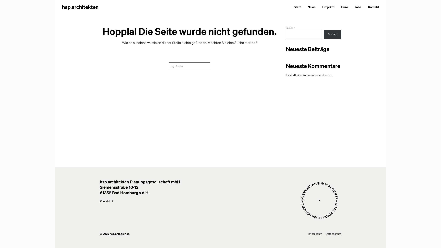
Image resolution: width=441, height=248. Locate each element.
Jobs (358, 7)
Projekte (328, 7)
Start (297, 7)
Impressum (315, 233)
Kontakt (373, 7)
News (311, 7)
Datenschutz (333, 233)
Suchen (290, 28)
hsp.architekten (80, 7)
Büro (344, 7)
